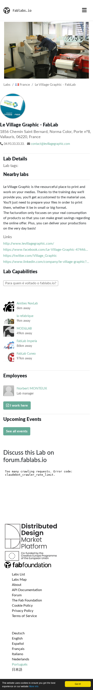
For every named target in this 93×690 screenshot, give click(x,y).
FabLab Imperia (27, 341)
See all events (16, 431)
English (17, 638)
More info (33, 686)
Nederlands (20, 659)
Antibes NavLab (27, 303)
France (24, 84)
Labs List (18, 574)
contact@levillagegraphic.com (50, 143)
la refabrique (25, 316)
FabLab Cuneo (26, 353)
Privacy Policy (22, 610)
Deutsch (18, 633)
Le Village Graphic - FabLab (55, 84)
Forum (17, 595)
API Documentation (27, 590)
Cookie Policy (22, 605)
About (16, 585)
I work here (18, 405)
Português (19, 664)
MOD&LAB (24, 328)
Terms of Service (24, 616)
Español (18, 643)
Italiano (17, 654)
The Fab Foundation (27, 600)
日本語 (17, 669)
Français (18, 649)
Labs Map (19, 579)
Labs (6, 84)
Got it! (78, 683)
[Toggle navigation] (84, 10)
